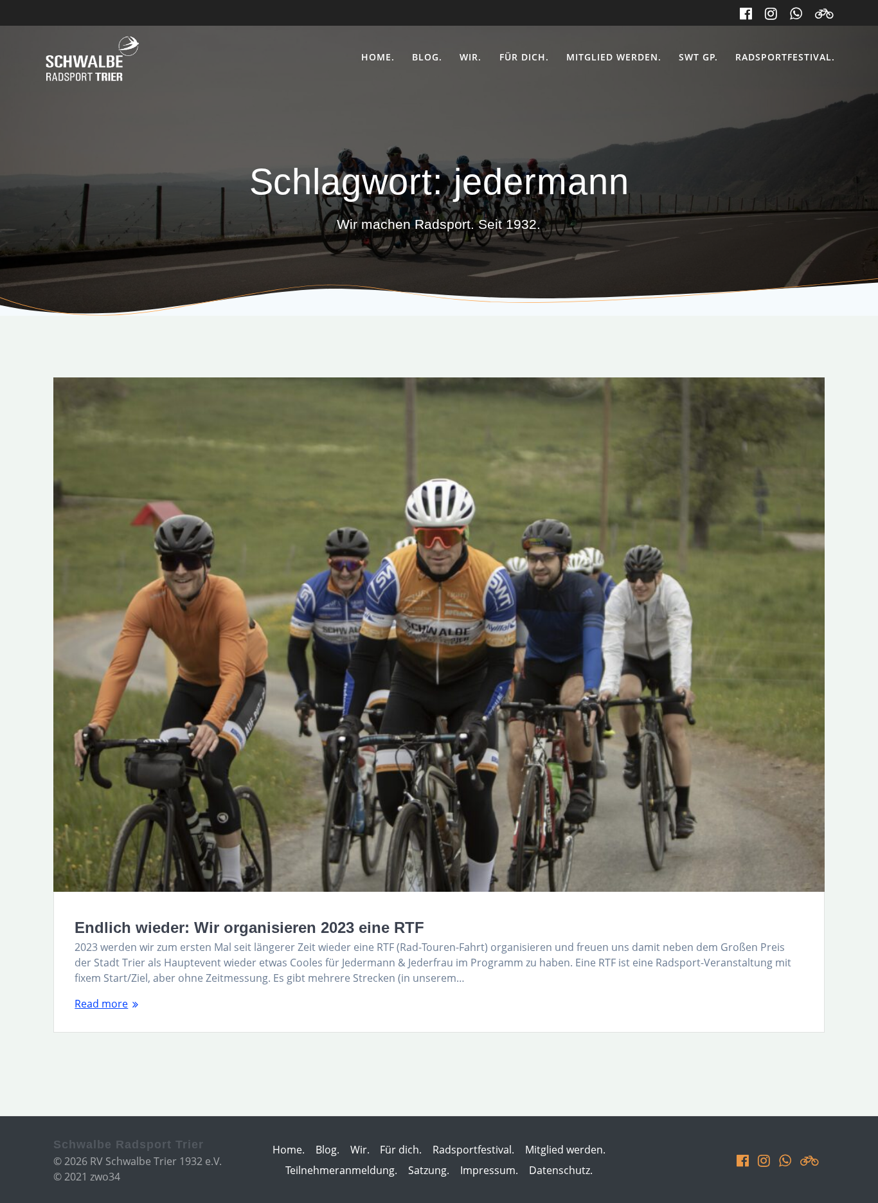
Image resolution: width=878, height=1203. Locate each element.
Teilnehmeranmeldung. (341, 1170)
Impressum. (489, 1170)
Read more (101, 1004)
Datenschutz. (561, 1170)
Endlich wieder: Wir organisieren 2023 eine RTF (249, 927)
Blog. (427, 57)
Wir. (470, 57)
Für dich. (524, 57)
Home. (378, 57)
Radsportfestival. (785, 57)
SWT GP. (698, 57)
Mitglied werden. (613, 57)
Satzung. (428, 1170)
